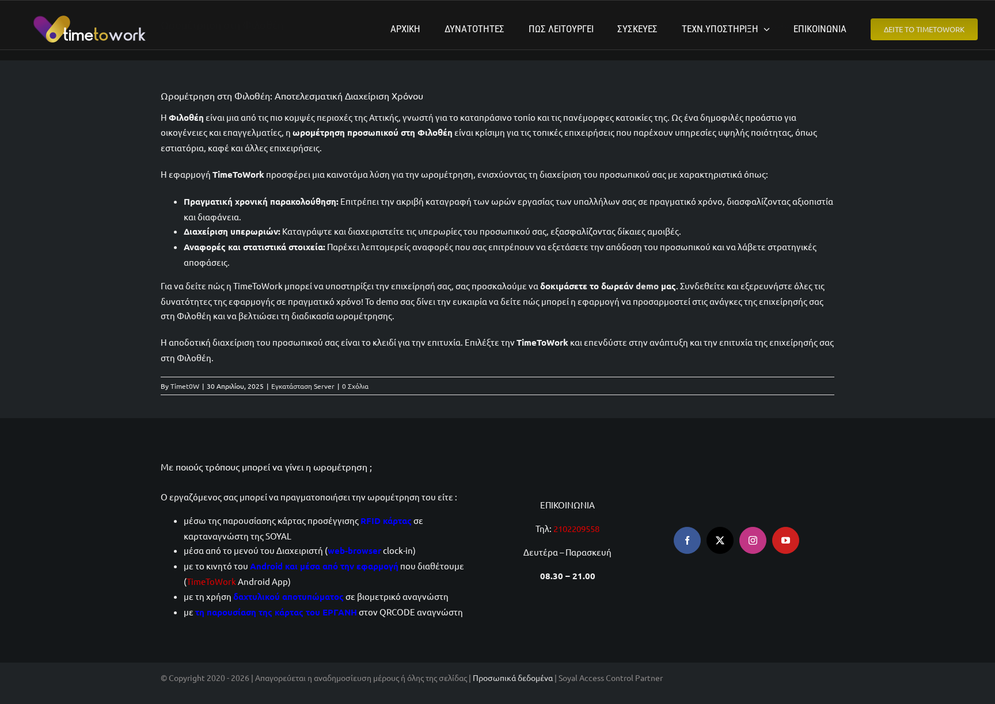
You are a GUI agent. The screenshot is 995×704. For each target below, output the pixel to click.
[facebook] (687, 540)
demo (647, 286)
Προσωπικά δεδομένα (513, 677)
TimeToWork (211, 581)
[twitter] (720, 540)
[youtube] (785, 540)
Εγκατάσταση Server (303, 386)
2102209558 (576, 528)
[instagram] (752, 540)
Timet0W (184, 386)
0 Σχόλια (355, 386)
